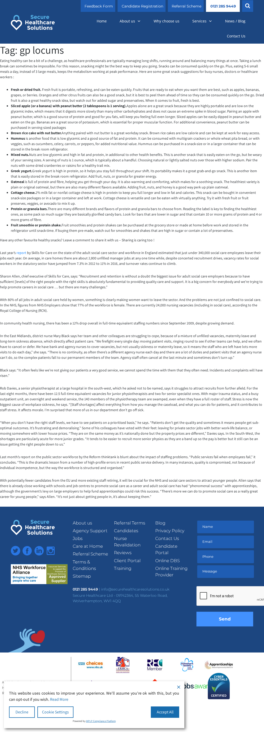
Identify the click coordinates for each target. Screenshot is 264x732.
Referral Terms (129, 523)
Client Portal (127, 560)
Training (122, 568)
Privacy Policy (169, 530)
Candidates (126, 530)
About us (127, 21)
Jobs (77, 538)
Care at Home (88, 546)
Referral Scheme (186, 6)
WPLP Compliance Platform (101, 721)
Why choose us (166, 21)
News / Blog (235, 21)
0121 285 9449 (223, 6)
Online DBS (167, 560)
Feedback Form (99, 6)
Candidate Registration (142, 6)
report (21, 252)
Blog (160, 523)
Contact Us (236, 36)
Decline (21, 712)
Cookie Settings (55, 712)
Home (102, 21)
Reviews (122, 552)
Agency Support (90, 530)
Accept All (165, 712)
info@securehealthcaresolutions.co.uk (135, 589)
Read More (59, 699)
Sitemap (82, 576)
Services (199, 21)
